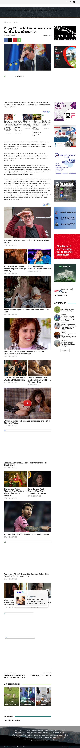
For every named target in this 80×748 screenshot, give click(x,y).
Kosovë (15, 22)
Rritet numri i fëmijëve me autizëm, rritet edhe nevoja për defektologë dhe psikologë (27, 702)
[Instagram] (70, 2)
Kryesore (11, 701)
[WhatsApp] (19, 40)
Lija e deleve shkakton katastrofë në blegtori (11, 703)
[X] (10, 40)
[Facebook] (66, 2)
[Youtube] (74, 2)
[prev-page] (5, 709)
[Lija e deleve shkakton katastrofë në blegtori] (11, 696)
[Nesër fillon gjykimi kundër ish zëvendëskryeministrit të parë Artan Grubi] (57, 335)
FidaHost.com (72, 746)
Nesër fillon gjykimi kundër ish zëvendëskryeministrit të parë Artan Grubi (68, 336)
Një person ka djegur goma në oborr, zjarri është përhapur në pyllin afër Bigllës (68, 344)
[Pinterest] (15, 40)
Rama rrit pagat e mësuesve (41, 675)
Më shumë (64, 350)
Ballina (6, 22)
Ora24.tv (7, 746)
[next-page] (8, 709)
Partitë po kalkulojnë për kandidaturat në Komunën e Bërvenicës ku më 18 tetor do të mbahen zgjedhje (43, 701)
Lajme (10, 22)
